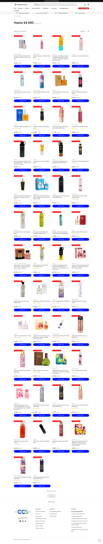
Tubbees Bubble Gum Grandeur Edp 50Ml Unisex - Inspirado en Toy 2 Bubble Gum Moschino (61, 372)
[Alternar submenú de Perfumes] (23, 8)
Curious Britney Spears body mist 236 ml (22, 92)
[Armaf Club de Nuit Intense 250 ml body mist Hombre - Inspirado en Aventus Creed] (22, 184)
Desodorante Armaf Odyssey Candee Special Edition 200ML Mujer (60, 127)
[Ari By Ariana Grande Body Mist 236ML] (61, 324)
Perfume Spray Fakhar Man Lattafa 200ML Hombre (21, 302)
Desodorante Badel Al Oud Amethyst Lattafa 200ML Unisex (41, 478)
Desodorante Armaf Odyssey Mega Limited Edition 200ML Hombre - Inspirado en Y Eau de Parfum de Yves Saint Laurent (60, 267)
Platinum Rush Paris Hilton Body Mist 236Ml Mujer (41, 405)
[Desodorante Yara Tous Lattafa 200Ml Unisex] (42, 149)
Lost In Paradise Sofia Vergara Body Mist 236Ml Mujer (22, 478)
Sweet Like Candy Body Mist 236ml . (79, 370)
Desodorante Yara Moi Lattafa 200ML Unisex (22, 232)
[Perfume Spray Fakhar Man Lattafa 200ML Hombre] (22, 289)
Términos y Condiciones (40, 511)
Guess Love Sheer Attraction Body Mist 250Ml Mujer (80, 405)
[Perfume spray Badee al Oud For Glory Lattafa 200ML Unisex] (61, 393)
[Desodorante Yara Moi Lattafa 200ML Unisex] (22, 220)
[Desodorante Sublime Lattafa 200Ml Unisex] (61, 429)
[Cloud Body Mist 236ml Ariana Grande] (42, 80)
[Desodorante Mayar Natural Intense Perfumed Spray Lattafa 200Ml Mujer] (61, 220)
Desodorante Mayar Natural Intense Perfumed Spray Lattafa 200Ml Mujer (60, 232)
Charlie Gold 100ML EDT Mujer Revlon (60, 92)
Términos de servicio (40, 523)
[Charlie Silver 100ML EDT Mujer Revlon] (22, 324)
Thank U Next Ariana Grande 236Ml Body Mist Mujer (79, 196)
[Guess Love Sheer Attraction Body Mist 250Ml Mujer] (80, 393)
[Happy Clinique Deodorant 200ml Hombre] (22, 429)
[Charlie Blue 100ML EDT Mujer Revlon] (22, 114)
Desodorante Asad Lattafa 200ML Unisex (80, 161)
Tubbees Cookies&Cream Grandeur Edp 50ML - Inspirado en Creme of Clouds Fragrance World (41, 197)
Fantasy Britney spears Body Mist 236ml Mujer (41, 56)
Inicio (15, 8)
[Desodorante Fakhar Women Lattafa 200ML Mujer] (80, 324)
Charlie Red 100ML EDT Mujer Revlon (80, 231)
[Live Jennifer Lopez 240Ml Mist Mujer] (80, 114)
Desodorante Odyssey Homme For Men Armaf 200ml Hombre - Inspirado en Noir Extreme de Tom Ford (22, 163)
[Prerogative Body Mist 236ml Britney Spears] (80, 80)
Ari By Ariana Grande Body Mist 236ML (60, 335)
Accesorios (54, 8)
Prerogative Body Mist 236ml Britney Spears (80, 92)
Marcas (27, 8)
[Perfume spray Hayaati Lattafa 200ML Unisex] (42, 429)
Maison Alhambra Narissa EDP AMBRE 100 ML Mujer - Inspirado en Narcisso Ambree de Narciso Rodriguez (22, 267)
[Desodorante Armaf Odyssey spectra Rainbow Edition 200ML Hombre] (61, 149)
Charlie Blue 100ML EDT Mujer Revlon (22, 126)
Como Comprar (39, 516)
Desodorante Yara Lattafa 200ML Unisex (80, 55)
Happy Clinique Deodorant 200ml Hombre (21, 442)
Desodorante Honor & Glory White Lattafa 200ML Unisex (40, 266)
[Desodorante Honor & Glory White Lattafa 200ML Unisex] (42, 253)
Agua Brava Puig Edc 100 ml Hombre (41, 370)
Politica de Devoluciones (41, 518)
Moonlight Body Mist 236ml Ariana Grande (79, 302)
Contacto (37, 513)
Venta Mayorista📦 (63, 8)
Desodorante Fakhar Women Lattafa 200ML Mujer (79, 336)
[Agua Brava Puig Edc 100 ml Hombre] (42, 358)
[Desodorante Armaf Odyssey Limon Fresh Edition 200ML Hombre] (42, 220)
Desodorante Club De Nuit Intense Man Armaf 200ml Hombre (60, 196)
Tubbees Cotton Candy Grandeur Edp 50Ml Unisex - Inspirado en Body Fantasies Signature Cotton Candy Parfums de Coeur (80, 443)
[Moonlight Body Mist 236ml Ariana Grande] (80, 289)
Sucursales (16, 10)
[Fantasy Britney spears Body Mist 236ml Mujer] (42, 44)
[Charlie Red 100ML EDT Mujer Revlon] (80, 220)
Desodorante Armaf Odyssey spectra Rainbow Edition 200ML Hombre (60, 162)
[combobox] (56, 4)
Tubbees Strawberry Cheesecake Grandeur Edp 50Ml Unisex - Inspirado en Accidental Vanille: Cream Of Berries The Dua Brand (22, 407)
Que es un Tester (39, 525)
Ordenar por (16, 31)
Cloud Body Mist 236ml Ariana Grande (41, 92)
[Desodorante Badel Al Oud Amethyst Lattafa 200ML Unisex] (42, 465)
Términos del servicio (40, 528)
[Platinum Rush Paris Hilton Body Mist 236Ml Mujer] (42, 393)
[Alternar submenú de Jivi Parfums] (49, 8)
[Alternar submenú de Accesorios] (57, 8)
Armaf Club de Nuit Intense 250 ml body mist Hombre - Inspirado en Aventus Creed (22, 197)
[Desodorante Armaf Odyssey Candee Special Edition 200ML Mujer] (61, 114)
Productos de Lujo (19, 539)
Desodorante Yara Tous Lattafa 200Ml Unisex (41, 162)
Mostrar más (51, 495)
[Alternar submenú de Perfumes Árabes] (40, 8)
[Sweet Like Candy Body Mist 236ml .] (80, 358)
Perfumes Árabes (36, 8)
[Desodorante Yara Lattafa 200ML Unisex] (80, 44)
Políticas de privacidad (40, 521)
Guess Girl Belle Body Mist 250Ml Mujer (61, 301)
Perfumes (20, 8)
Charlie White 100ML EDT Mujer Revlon (41, 301)
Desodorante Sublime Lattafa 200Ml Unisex (60, 442)
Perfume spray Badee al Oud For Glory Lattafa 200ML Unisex (60, 405)
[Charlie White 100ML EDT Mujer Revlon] (42, 289)
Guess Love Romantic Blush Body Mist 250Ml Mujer (22, 371)
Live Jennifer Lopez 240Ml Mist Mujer (80, 126)
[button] (88, 4)
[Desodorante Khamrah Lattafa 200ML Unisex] (42, 114)
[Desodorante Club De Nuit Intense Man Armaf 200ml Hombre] (61, 184)
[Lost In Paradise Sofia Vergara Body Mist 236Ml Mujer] (22, 465)
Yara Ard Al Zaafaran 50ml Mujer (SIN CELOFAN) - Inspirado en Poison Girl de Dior (22, 57)
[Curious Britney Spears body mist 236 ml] (22, 80)
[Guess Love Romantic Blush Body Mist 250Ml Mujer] (22, 358)
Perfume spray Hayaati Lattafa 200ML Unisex (41, 442)
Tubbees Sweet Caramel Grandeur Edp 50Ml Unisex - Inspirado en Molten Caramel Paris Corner (41, 337)
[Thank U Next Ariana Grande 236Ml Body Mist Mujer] (80, 184)
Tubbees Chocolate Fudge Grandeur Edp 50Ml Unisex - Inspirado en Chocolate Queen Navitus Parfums (80, 267)
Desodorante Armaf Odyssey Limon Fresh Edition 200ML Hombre (40, 232)
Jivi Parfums (45, 8)
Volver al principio (51, 501)
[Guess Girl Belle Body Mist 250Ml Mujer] (61, 289)
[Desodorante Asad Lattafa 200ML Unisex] (80, 149)
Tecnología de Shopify (26, 539)
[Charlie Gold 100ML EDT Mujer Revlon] (61, 80)
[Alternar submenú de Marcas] (29, 8)
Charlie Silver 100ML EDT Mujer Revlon (22, 335)
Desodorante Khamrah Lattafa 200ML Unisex (41, 127)
